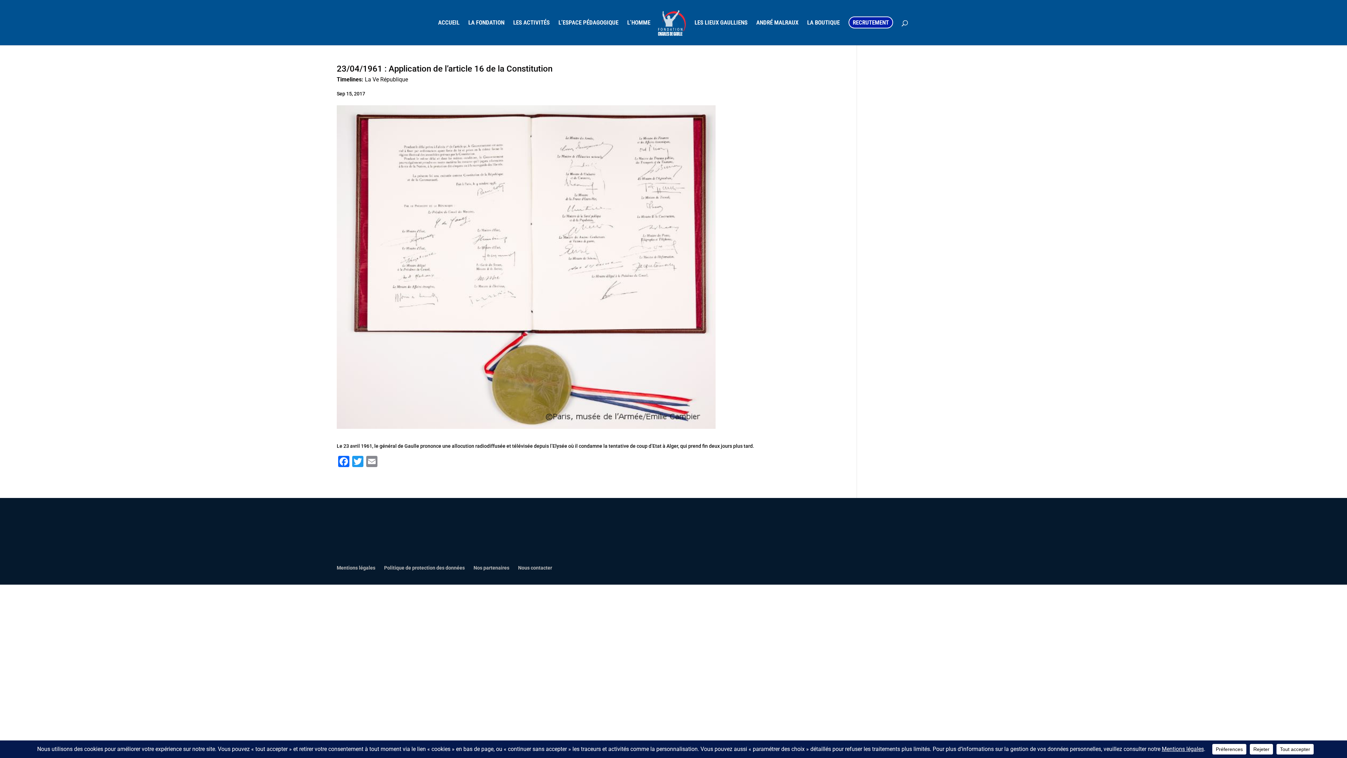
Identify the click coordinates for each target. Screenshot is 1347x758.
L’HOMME (638, 23)
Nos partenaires (491, 568)
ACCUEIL (449, 23)
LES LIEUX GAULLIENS (721, 23)
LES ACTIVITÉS (531, 23)
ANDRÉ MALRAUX (777, 23)
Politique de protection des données (424, 568)
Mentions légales (356, 568)
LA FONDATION (486, 23)
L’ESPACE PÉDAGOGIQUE (588, 23)
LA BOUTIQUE (823, 23)
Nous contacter (535, 568)
